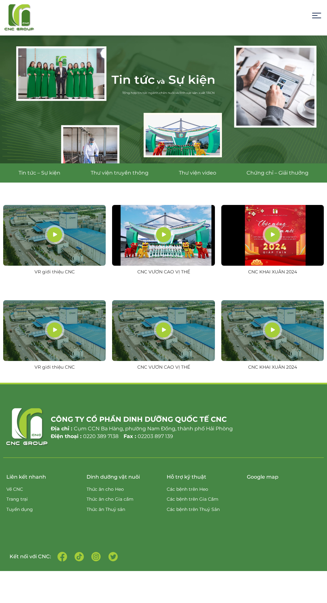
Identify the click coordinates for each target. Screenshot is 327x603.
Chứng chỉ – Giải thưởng (277, 173)
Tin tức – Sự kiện (39, 173)
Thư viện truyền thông (119, 173)
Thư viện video (197, 173)
